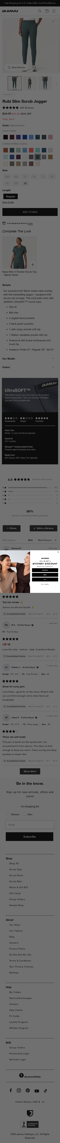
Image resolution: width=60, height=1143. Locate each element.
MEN (45, 574)
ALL (45, 579)
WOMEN (45, 570)
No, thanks (45, 584)
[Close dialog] (58, 552)
